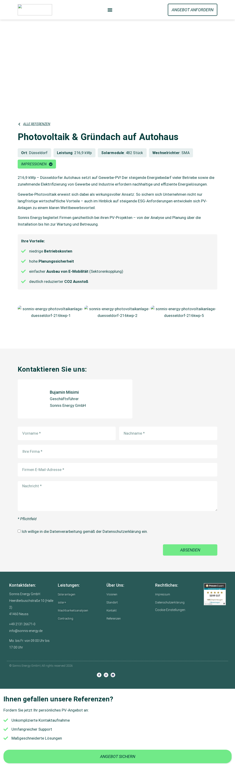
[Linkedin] (113, 675)
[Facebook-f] (99, 675)
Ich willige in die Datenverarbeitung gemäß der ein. (85, 531)
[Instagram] (106, 675)
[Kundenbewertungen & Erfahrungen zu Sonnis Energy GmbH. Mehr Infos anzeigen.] (215, 594)
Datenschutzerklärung (122, 531)
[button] (110, 10)
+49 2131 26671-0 (22, 624)
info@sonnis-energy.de (25, 631)
